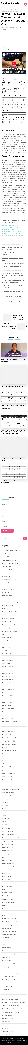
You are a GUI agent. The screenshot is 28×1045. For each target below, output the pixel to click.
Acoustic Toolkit (6, 570)
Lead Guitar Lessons (7, 844)
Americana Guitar (6, 583)
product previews (6, 899)
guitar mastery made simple (9, 786)
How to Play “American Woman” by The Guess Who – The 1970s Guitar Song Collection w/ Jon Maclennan (13, 432)
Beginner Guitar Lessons (8, 602)
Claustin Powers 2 (7, 666)
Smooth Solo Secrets (7, 947)
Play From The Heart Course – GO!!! (11, 233)
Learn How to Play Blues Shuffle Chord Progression (12, 387)
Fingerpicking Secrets (7, 741)
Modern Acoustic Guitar (8, 863)
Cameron (4, 634)
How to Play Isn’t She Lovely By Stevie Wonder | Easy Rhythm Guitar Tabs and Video (12, 275)
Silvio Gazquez (6, 941)
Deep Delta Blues (7, 679)
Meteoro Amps (6, 860)
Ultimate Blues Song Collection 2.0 (11, 1009)
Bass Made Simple (7, 595)
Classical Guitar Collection (8, 654)
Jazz (3, 825)
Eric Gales (4, 728)
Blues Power (5, 628)
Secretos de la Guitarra (8, 931)
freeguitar (4, 747)
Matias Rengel (6, 850)
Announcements (6, 589)
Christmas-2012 (6, 647)
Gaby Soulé (5, 754)
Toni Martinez (5, 986)
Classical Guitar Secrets (8, 657)
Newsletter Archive (7, 883)
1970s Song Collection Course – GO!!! (12, 225)
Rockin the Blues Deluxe (8, 921)
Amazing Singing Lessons (8, 579)
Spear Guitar (5, 957)
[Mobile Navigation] (25, 4)
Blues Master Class (7, 625)
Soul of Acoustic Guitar (8, 954)
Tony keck (4, 989)
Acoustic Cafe (5, 557)
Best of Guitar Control (7, 605)
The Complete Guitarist (8, 976)
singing (4, 944)
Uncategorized (6, 1015)
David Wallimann (6, 676)
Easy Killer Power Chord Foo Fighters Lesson (12, 459)
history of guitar (6, 805)
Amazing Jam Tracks (7, 576)
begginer (4, 599)
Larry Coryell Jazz (6, 841)
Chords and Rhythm (6, 11)
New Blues (5, 880)
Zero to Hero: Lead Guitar (8, 1035)
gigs (3, 760)
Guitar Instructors (6, 780)
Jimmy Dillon (5, 828)
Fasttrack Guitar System (8, 737)
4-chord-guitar (5, 553)
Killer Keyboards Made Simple (10, 838)
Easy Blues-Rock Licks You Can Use (11, 699)
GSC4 (3, 763)
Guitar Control (11, 3)
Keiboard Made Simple (8, 834)
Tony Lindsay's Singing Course (9, 993)
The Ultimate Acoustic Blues (9, 980)
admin (2, 27)
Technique (4, 970)
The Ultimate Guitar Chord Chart (11, 302)
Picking (4, 889)
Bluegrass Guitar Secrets (8, 612)
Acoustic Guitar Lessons (8, 563)
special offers (5, 960)
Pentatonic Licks (6, 886)
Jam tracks (5, 812)
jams (3, 815)
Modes (4, 870)
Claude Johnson (6, 660)
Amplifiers (5, 586)
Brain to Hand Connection (8, 631)
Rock (3, 915)
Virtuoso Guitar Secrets (8, 1018)
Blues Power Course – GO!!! (9, 229)
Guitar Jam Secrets (7, 783)
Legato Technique (6, 847)
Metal (3, 857)
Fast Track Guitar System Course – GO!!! (13, 235)
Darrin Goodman (6, 673)
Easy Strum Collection (7, 705)
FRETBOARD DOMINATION (9, 750)
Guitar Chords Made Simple (9, 773)
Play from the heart (7, 892)
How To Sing (5, 809)
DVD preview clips (7, 689)
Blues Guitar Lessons (7, 618)
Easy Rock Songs (6, 702)
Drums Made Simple (7, 683)
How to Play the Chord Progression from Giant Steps (13, 360)
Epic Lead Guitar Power (8, 718)
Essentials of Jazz (6, 734)
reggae (4, 905)
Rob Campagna (6, 909)
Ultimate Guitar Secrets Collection (11, 1012)
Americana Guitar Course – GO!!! (10, 227)
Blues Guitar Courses (7, 615)
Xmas (3, 1025)
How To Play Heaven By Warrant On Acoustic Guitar (12, 481)
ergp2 (3, 725)
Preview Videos (6, 896)
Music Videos (5, 876)
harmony (4, 802)
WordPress (19, 1042)
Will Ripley (5, 1022)
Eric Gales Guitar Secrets (8, 731)
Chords (4, 641)
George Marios (6, 757)
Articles (4, 592)
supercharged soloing (7, 964)
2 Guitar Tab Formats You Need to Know (13, 263)
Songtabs (4, 951)
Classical (4, 650)
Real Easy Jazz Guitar (7, 902)
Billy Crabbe (5, 608)
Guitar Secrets (6, 796)
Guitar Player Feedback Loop (9, 789)
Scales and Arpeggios (7, 925)
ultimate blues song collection (10, 1005)
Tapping (4, 967)
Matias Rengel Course (7, 854)
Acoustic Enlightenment (8, 560)
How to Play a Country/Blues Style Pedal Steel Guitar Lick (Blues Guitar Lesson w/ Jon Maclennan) (13, 407)
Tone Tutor (5, 983)
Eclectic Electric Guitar (8, 708)
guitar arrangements (7, 770)
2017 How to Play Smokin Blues (10, 550)
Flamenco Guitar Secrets (8, 744)
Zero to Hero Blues (7, 1031)
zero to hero (5, 1028)
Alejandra (4, 573)
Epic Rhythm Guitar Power (9, 721)
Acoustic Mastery (6, 566)
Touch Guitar (5, 996)
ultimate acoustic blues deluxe (10, 999)
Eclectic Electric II (6, 712)
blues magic (5, 621)
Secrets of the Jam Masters (9, 934)
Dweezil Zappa (6, 696)
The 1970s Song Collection (9, 973)
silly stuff (4, 938)
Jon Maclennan (17, 11)
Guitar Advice (5, 767)
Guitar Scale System (7, 792)
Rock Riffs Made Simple (8, 918)
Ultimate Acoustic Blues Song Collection (12, 1002)
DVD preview (5, 686)
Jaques (4, 821)
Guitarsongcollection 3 (8, 799)
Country (4, 670)
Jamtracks (4, 818)
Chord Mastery (6, 637)
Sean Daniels (5, 928)
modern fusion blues (7, 867)
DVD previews (6, 692)
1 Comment (4, 29)
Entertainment (6, 715)
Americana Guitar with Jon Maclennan (12, 266)
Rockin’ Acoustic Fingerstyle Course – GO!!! (13, 231)
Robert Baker (5, 912)
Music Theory (5, 873)
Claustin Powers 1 (7, 663)
